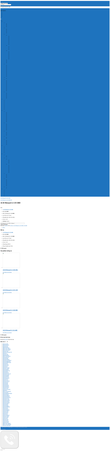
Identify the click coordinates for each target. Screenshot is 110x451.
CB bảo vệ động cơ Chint (9, 149)
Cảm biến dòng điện (8, 173)
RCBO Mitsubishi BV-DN (12, 60)
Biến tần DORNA (6, 359)
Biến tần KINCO (6, 386)
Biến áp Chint (7, 147)
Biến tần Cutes (5, 354)
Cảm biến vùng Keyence (9, 100)
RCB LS (6, 193)
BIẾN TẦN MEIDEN (7, 391)
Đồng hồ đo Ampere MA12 (12, 117)
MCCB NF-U (12, 41)
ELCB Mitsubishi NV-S (14, 48)
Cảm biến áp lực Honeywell (12, 158)
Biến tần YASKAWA (6, 425)
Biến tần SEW (5, 404)
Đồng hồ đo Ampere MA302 (12, 130)
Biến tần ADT (5, 345)
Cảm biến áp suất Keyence (10, 106)
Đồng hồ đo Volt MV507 (11, 125)
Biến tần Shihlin (6, 405)
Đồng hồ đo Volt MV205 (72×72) (13, 113)
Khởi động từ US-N (13, 54)
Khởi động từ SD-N (13, 52)
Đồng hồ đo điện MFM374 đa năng (13, 140)
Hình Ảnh (4, 15)
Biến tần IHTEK (6, 375)
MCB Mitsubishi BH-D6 (14, 43)
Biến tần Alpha (5, 346)
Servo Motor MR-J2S (11, 93)
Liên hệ (4, 16)
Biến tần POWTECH (7, 397)
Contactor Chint (8, 150)
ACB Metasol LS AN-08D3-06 (6, 200)
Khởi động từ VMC (13, 55)
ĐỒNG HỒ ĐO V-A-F (9, 136)
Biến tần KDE (5, 383)
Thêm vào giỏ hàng (4, 224)
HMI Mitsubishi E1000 (11, 28)
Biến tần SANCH (6, 401)
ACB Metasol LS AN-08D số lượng (7, 223)
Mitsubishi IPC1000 (11, 33)
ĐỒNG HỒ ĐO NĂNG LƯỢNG (11, 131)
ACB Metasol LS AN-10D (5, 198)
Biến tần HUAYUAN (7, 373)
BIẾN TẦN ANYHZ (7, 349)
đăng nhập (6, 339)
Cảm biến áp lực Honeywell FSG (16, 162)
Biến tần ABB (5, 343)
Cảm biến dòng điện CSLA (12, 176)
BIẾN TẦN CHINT (6, 350)
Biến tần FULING (6, 367)
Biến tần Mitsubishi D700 (12, 25)
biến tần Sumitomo (6, 409)
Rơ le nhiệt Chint (8, 151)
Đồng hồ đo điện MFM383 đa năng (13, 141)
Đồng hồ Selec (5, 110)
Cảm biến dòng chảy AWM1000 (15, 165)
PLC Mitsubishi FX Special (12, 71)
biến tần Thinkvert (6, 415)
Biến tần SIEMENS (6, 406)
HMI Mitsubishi (8, 27)
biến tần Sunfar (5, 411)
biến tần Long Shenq (6, 389)
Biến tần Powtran (6, 398)
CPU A (8, 80)
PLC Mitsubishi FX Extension (12, 73)
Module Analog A (10, 87)
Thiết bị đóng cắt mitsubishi (10, 34)
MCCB (8, 35)
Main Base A (9, 86)
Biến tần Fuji (5, 366)
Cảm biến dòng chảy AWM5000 (15, 169)
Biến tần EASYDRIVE (7, 360)
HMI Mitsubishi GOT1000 (12, 32)
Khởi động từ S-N (13, 51)
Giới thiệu (4, 13)
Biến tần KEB (5, 384)
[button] (3, 10)
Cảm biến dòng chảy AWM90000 (16, 171)
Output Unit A (10, 89)
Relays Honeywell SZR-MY (12, 155)
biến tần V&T (5, 418)
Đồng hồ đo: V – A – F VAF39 (13, 137)
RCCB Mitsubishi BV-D (11, 61)
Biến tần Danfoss (6, 355)
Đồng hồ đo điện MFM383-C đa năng (14, 142)
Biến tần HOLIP (6, 372)
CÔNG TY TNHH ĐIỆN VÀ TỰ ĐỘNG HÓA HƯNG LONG (12, 8)
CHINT (4, 145)
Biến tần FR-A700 (10, 24)
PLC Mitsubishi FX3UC (11, 75)
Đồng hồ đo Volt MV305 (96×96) (13, 114)
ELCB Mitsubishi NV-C (14, 46)
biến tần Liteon (5, 388)
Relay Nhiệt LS (8, 195)
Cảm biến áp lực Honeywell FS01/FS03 (17, 161)
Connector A (9, 83)
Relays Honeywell (8, 154)
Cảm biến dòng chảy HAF (14, 172)
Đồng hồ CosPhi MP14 (11, 120)
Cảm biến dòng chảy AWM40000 (16, 168)
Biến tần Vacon (5, 419)
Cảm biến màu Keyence (9, 102)
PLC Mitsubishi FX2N (11, 67)
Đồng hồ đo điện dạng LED (10, 111)
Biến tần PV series (6, 399)
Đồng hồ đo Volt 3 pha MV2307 (13, 123)
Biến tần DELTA (6, 357)
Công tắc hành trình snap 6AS (12, 180)
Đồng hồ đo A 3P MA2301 (12, 129)
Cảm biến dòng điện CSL (12, 175)
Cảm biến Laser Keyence (9, 101)
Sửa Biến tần (5, 14)
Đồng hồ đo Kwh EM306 (12, 135)
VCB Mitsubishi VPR (11, 62)
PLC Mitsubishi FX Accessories (13, 72)
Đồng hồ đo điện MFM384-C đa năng (14, 144)
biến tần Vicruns (6, 422)
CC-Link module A (10, 82)
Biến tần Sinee (5, 407)
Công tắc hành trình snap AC (12, 181)
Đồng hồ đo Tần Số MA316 (12, 118)
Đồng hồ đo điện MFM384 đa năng (13, 143)
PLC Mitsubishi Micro (9, 77)
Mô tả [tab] (4, 227)
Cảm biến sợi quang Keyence (10, 104)
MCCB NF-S (12, 37)
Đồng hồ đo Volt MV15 (11, 112)
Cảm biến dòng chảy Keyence (10, 108)
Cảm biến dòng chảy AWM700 (15, 170)
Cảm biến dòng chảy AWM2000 (15, 166)
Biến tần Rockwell (6, 400)
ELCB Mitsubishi (10, 45)
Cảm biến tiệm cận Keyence (10, 105)
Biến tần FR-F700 (10, 26)
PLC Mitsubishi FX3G (11, 69)
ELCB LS (7, 194)
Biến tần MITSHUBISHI (7, 393)
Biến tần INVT (5, 378)
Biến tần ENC (5, 363)
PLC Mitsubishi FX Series (10, 64)
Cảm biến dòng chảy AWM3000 (15, 167)
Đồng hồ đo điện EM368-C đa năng (13, 134)
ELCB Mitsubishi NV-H (14, 47)
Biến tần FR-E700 (10, 23)
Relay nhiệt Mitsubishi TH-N (15, 58)
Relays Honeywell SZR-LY (12, 156)
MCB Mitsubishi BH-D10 (14, 42)
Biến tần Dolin (5, 358)
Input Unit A (9, 85)
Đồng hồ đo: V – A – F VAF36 (13, 138)
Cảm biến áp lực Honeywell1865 (16, 163)
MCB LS (6, 190)
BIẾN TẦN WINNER (7, 424)
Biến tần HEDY (6, 369)
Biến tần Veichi (5, 420)
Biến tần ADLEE (6, 344)
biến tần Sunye (5, 413)
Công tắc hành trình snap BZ (12, 185)
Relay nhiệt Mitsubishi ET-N (15, 57)
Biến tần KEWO (6, 385)
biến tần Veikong (6, 421)
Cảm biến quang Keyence (9, 103)
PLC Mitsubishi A (8, 79)
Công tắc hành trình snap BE (12, 183)
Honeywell (5, 153)
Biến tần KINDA (6, 387)
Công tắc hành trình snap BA (12, 182)
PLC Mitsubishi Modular (11, 76)
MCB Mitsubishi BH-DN (14, 44)
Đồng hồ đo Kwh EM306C (12, 133)
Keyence (4, 99)
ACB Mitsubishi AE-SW (11, 59)
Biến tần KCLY (5, 382)
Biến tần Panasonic (6, 396)
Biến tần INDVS (6, 376)
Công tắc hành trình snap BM (12, 184)
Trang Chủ (5, 12)
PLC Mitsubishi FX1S (11, 65)
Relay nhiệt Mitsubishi (14, 56)
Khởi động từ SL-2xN (14, 53)
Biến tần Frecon (6, 365)
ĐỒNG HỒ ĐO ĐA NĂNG (10, 139)
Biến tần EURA (6, 364)
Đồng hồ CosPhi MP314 (11, 119)
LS (3, 188)
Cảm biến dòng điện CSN (12, 177)
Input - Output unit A (11, 84)
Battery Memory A (10, 81)
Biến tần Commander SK (7, 352)
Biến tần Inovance (6, 377)
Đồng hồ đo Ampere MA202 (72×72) (14, 116)
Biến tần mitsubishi (8, 22)
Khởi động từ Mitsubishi (11, 50)
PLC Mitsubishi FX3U (11, 70)
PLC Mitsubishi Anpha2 (11, 78)
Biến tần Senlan (5, 403)
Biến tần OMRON (6, 395)
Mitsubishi (5, 21)
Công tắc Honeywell (9, 186)
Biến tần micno (5, 392)
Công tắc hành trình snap (9, 178)
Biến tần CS (5, 353)
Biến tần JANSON (6, 381)
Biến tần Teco (5, 414)
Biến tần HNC (5, 371)
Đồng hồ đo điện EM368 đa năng (13, 132)
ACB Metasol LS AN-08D (8, 209)
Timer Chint (7, 152)
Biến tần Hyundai (6, 374)
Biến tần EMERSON (6, 361)
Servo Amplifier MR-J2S (11, 92)
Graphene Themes (9, 429)
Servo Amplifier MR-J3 (11, 94)
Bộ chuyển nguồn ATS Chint (10, 148)
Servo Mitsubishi (8, 91)
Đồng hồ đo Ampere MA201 (12, 126)
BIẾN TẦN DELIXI (6, 356)
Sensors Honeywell (8, 157)
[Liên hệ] (9, 439)
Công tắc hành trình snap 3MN (13, 179)
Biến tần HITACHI (6, 370)
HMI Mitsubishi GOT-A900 (12, 29)
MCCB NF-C (12, 36)
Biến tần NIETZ (6, 394)
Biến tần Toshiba (6, 416)
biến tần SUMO (6, 410)
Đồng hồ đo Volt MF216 (11, 121)
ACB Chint (7, 146)
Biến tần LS (7, 196)
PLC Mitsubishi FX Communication (14, 74)
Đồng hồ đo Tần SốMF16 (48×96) (13, 115)
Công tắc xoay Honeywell (12, 187)
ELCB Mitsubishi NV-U (14, 49)
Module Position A (10, 88)
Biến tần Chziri (5, 351)
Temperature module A (11, 90)
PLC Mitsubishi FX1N (11, 66)
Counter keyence (8, 107)
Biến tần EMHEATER (7, 362)
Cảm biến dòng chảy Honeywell (13, 164)
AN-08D (25, 225)
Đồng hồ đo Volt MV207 (11, 124)
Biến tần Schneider (6, 402)
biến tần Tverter (5, 417)
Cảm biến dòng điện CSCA (12, 174)
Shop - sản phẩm (6, 20)
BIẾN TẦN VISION (6, 423)
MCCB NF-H (12, 39)
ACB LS (6, 189)
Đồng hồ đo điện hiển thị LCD (10, 122)
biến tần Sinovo (5, 408)
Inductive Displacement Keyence (11, 109)
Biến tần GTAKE (6, 368)
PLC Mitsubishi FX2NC (11, 68)
